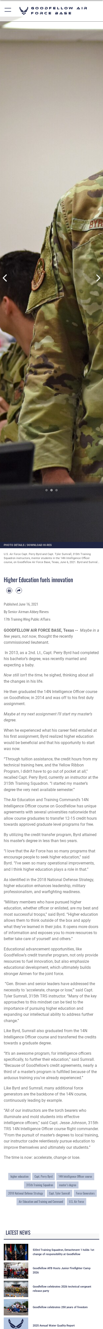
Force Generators (85, 1193)
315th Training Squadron (39, 1184)
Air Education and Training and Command (41, 1201)
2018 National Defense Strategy (25, 1193)
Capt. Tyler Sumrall (59, 1193)
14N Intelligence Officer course (75, 1176)
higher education (19, 1176)
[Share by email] (19, 590)
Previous (5, 278)
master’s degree (67, 1184)
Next (98, 278)
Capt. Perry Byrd (43, 1176)
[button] (8, 10)
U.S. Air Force (76, 1201)
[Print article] (9, 590)
